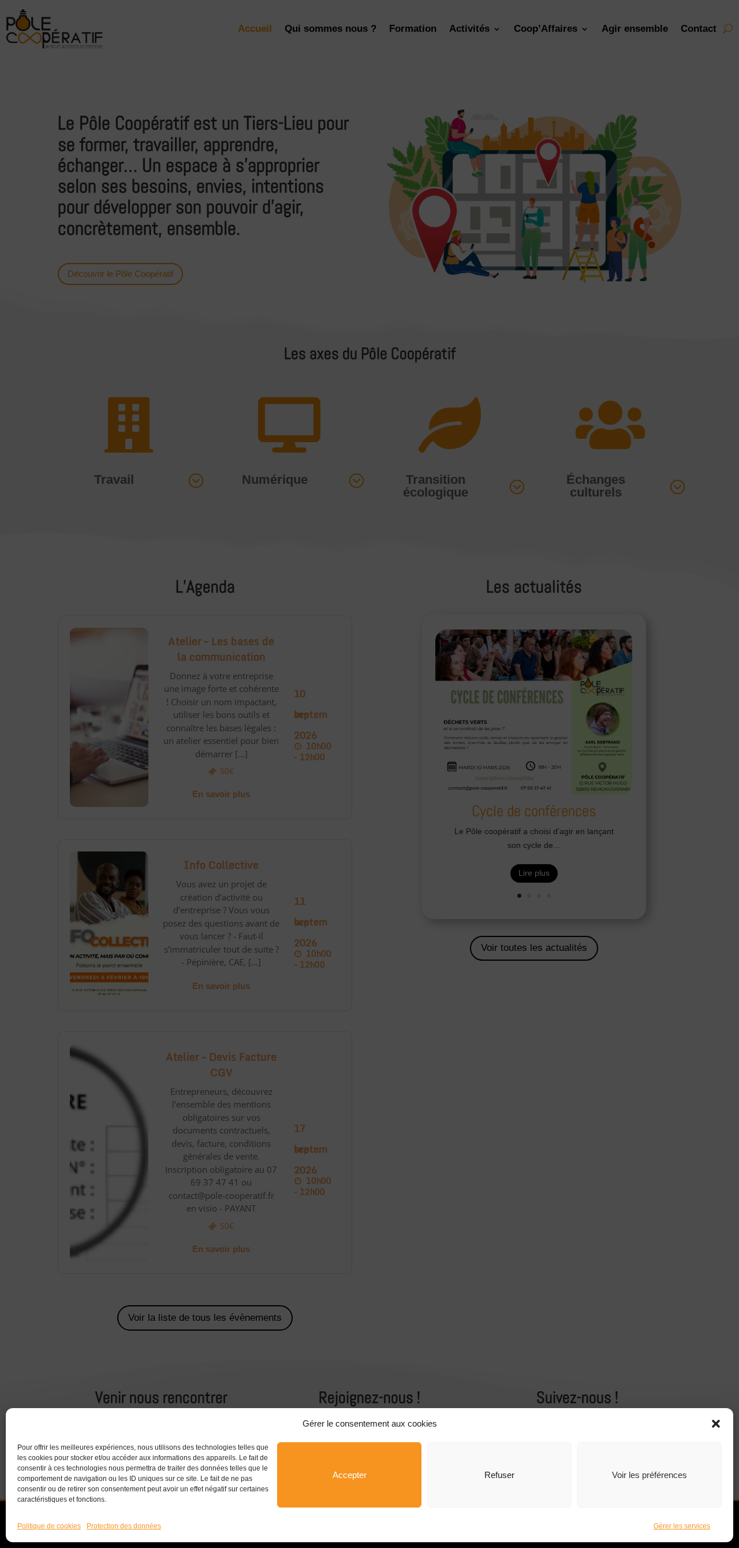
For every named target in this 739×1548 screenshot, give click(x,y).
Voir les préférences (649, 1475)
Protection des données (124, 1526)
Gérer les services (682, 1526)
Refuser (499, 1475)
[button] (716, 1424)
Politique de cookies (49, 1526)
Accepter (350, 1475)
